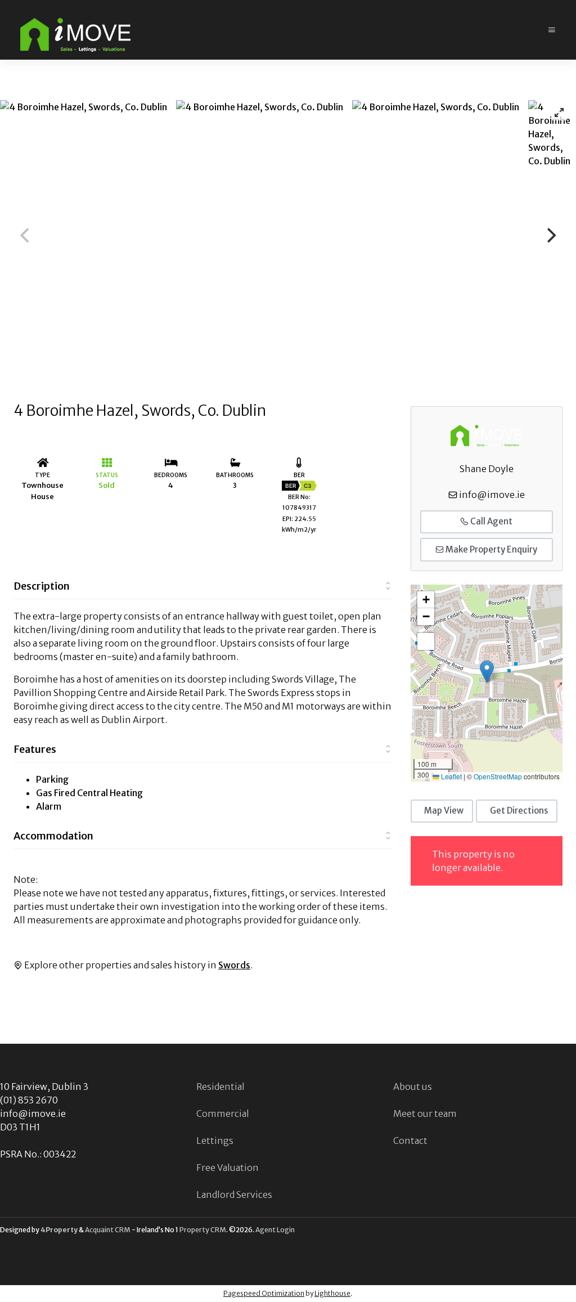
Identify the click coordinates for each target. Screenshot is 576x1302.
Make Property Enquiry (490, 549)
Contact (410, 1140)
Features (35, 749)
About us (412, 1086)
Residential (220, 1086)
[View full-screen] (559, 112)
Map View (444, 810)
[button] (487, 671)
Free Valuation (227, 1167)
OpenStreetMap (498, 776)
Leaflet (450, 776)
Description (42, 586)
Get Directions (519, 810)
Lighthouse (332, 1293)
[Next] (550, 235)
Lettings (214, 1140)
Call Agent (490, 521)
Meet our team (425, 1113)
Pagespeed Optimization (263, 1293)
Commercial (222, 1113)
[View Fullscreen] (425, 641)
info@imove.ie (492, 494)
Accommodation (53, 835)
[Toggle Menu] (551, 30)
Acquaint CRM (107, 1229)
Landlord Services (234, 1194)
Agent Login (275, 1229)
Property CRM (202, 1229)
